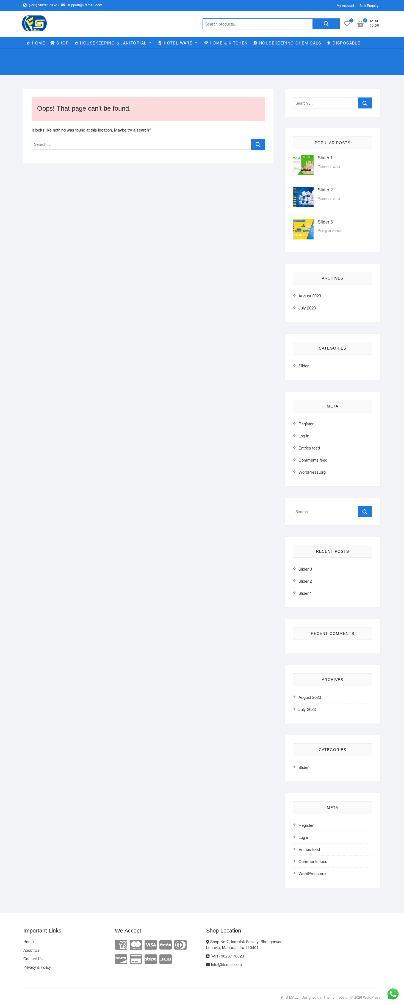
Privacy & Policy (37, 967)
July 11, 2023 (330, 166)
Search (326, 23)
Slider (303, 366)
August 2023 (309, 295)
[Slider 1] (303, 158)
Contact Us (33, 958)
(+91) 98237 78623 (43, 4)
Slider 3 (325, 222)
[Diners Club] (180, 944)
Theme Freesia (335, 997)
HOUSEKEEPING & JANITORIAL (113, 43)
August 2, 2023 (331, 230)
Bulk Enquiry (368, 5)
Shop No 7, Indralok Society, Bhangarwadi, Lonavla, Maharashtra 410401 (245, 944)
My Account (345, 5)
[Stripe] (151, 958)
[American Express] (121, 944)
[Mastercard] (136, 944)
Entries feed (309, 448)
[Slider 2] (303, 190)
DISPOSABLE (346, 43)
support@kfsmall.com (84, 4)
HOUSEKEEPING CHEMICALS (290, 43)
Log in (303, 436)
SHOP (62, 43)
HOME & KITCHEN (229, 43)
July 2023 (307, 308)
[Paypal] (165, 944)
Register (306, 423)
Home (28, 941)
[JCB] (165, 958)
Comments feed (312, 460)
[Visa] (151, 944)
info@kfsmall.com (226, 964)
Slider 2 (325, 190)
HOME (38, 43)
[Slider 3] (303, 222)
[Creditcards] (136, 958)
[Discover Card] (121, 958)
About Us (31, 950)
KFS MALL (289, 997)
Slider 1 (325, 157)
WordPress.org (312, 472)
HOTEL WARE (178, 43)
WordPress (372, 997)
